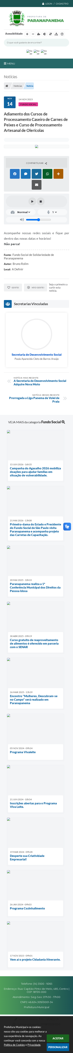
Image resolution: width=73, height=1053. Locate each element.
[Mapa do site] (56, 34)
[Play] (32, 201)
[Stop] (41, 201)
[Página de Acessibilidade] (62, 34)
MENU (11, 63)
